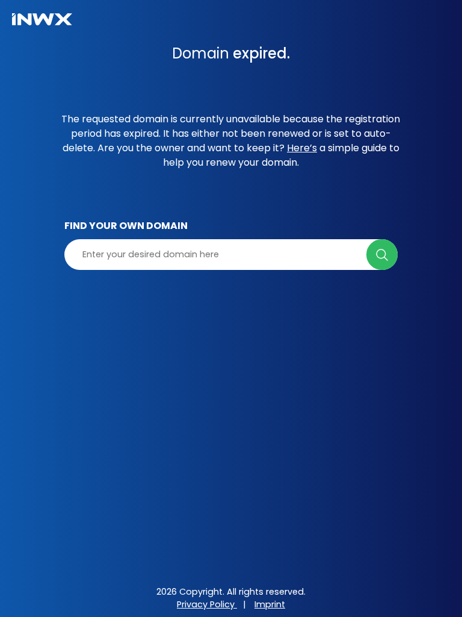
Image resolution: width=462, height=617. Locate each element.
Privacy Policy (207, 604)
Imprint (269, 604)
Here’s (302, 148)
